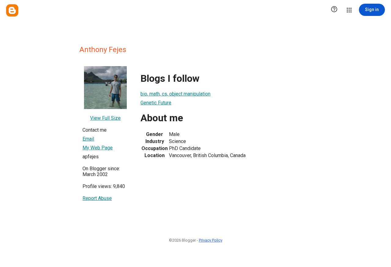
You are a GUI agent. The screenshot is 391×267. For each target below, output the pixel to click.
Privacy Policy (210, 240)
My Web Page (97, 148)
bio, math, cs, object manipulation (175, 94)
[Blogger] (12, 10)
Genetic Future (156, 103)
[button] (334, 9)
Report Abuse (97, 198)
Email (88, 139)
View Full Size (105, 118)
